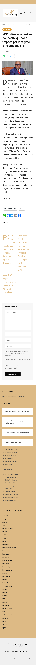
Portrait (4, 596)
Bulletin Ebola (8, 615)
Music (6, 538)
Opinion (4, 589)
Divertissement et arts (9, 547)
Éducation (5, 557)
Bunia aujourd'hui (7, 528)
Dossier (4, 551)
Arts (3, 525)
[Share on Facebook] (7, 56)
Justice (4, 573)
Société (4, 624)
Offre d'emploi (7, 586)
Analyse (5, 522)
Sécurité (5, 618)
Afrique (4, 519)
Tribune (4, 631)
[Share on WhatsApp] (4, 56)
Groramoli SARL (29, 659)
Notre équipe (24, 651)
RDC (3, 599)
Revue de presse (7, 608)
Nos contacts (18, 654)
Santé (4, 612)
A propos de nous (11, 651)
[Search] (25, 13)
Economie (5, 554)
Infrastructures (7, 570)
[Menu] (21, 13)
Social (4, 621)
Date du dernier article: (9, 396)
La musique (6, 576)
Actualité (5, 515)
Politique (5, 592)
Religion (5, 602)
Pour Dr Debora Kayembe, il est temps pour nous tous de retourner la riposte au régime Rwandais (9, 249)
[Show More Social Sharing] (14, 56)
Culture (4, 531)
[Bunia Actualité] (11, 13)
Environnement (7, 560)
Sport (4, 628)
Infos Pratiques (7, 567)
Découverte (6, 541)
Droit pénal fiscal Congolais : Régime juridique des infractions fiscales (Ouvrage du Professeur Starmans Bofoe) (23, 253)
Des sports (5, 544)
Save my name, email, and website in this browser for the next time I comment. (17, 353)
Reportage (5, 605)
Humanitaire (6, 563)
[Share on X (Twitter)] (10, 56)
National (7, 29)
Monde (4, 579)
